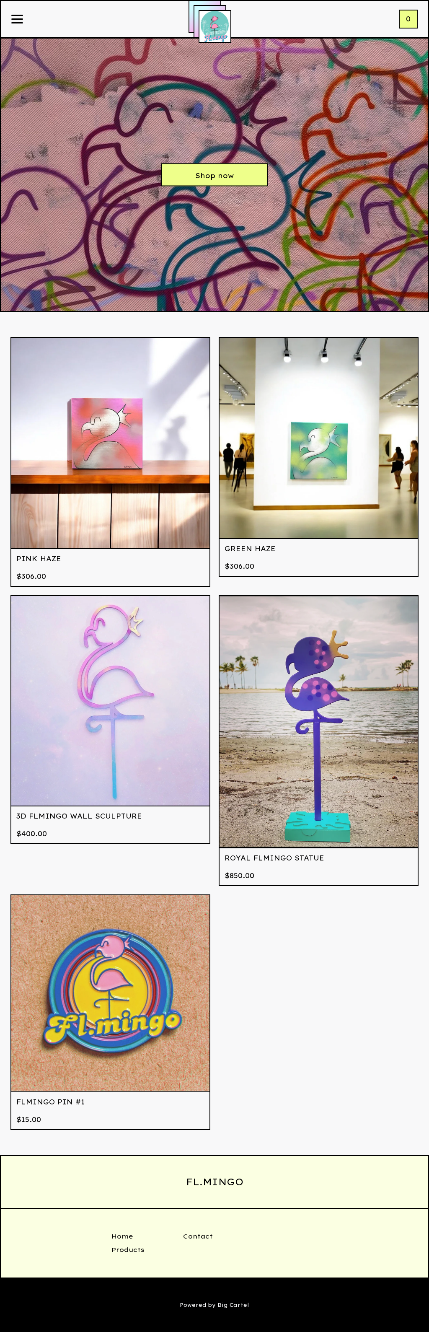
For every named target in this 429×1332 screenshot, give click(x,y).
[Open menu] (17, 20)
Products (128, 1250)
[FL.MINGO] (215, 26)
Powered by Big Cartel (214, 1305)
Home (122, 1236)
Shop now (214, 175)
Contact (198, 1236)
